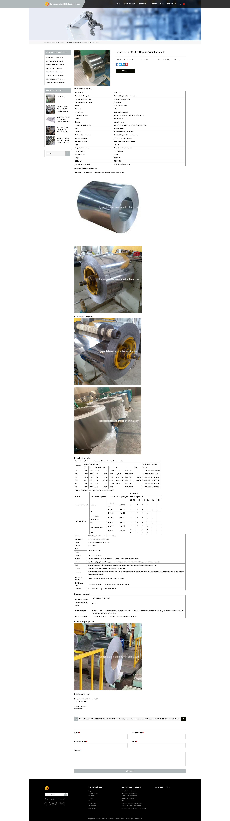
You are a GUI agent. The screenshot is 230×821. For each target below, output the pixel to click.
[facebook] (45, 803)
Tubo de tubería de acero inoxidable (54, 76)
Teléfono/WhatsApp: (80, 741)
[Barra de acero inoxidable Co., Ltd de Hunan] (53, 788)
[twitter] (53, 803)
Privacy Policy (92, 808)
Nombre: (77, 732)
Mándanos (126, 71)
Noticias (154, 4)
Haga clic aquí (61, 799)
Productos (142, 4)
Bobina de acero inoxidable (55, 65)
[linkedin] (49, 803)
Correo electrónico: (138, 732)
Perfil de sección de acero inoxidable (55, 79)
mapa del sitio (93, 805)
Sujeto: (134, 741)
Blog (162, 4)
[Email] (65, 794)
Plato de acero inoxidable (64, 42)
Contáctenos (171, 4)
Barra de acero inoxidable (54, 57)
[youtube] (56, 803)
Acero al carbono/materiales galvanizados (55, 83)
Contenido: (77, 750)
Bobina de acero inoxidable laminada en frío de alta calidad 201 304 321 (153, 719)
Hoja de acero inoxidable (54, 68)
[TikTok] (63, 803)
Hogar (118, 4)
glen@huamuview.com (136, 818)
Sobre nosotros (129, 4)
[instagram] (60, 803)
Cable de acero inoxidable (54, 61)
